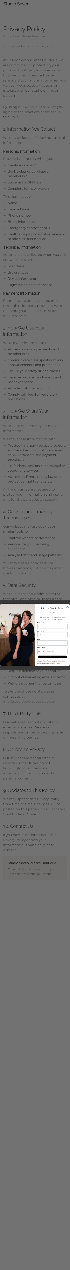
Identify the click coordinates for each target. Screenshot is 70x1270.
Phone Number (42, 647)
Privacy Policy (51, 663)
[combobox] (40, 651)
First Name (41, 622)
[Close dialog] (67, 606)
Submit (52, 657)
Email (39, 639)
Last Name (40, 631)
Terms (58, 663)
